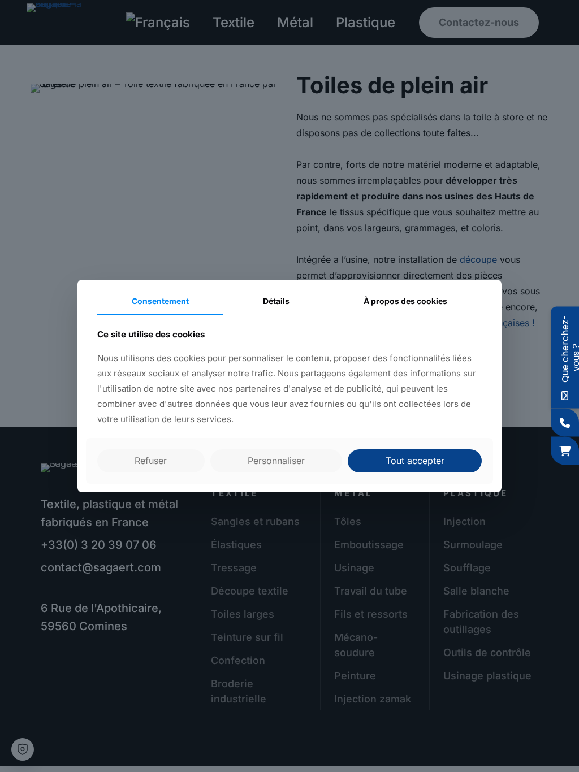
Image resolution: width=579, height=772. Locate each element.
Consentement (160, 301)
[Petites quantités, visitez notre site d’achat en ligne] (565, 451)
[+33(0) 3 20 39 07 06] (565, 423)
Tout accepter (415, 460)
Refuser (151, 460)
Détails (276, 301)
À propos (405, 301)
